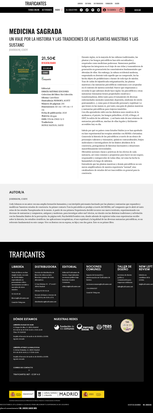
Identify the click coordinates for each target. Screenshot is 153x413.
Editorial (88, 3)
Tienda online (33, 9)
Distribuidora (98, 3)
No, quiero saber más (28, 408)
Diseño (117, 3)
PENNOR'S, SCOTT (62, 101)
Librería (18, 267)
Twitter (87, 10)
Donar (45, 72)
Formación (109, 3)
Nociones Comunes (93, 268)
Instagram (93, 10)
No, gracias (147, 404)
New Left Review (146, 268)
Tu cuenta (111, 9)
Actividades (47, 9)
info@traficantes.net (21, 370)
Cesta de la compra (121, 10)
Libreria (80, 3)
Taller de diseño (124, 268)
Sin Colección (66, 94)
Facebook (81, 10)
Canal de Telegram (18, 302)
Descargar (47, 68)
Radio (57, 9)
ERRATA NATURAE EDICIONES (55, 91)
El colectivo (71, 9)
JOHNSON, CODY (18, 49)
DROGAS (53, 116)
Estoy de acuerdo (134, 404)
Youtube (98, 10)
